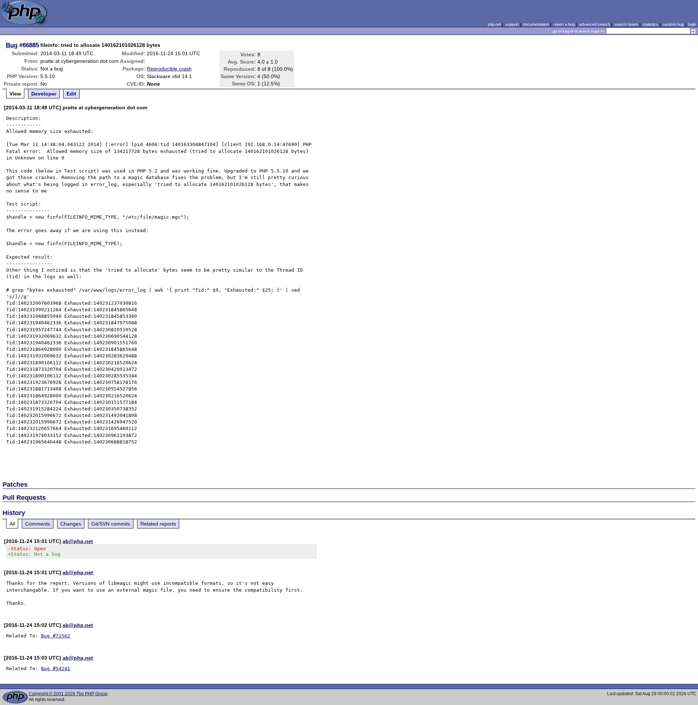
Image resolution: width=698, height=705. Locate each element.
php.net (494, 24)
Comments (37, 524)
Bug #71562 (55, 636)
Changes (70, 524)
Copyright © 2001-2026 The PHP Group (68, 693)
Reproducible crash (169, 69)
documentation (536, 24)
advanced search (594, 24)
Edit (71, 94)
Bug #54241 (55, 668)
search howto (626, 24)
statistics (650, 24)
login (692, 24)
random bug (673, 24)
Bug (11, 45)
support (512, 24)
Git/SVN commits (110, 524)
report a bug (564, 24)
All (12, 524)
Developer (43, 94)
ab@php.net (78, 541)
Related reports (158, 524)
